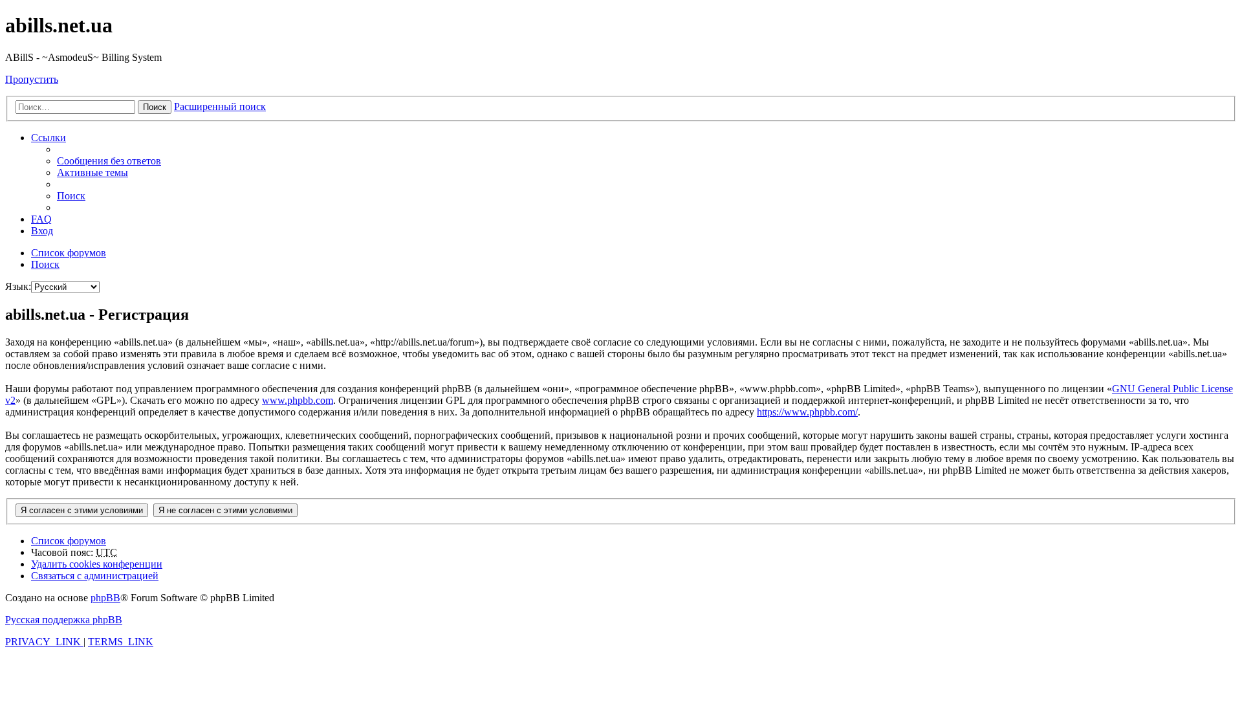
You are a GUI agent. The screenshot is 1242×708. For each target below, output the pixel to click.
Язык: (18, 286)
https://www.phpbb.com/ (807, 411)
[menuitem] (109, 160)
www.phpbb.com (297, 400)
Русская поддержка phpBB (63, 619)
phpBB (105, 597)
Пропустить (31, 79)
